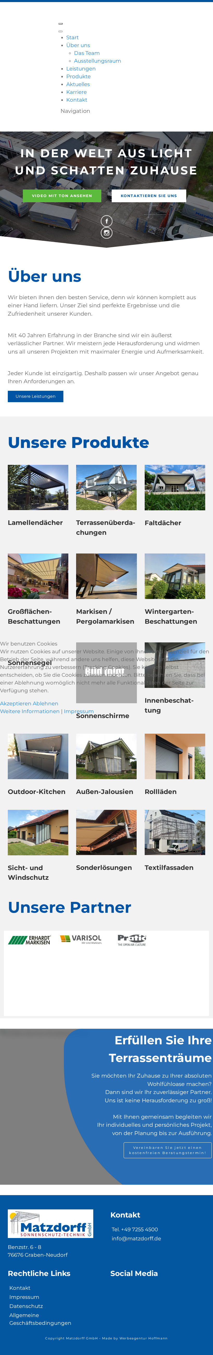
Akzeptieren (15, 703)
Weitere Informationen (30, 711)
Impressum (79, 711)
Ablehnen (45, 703)
